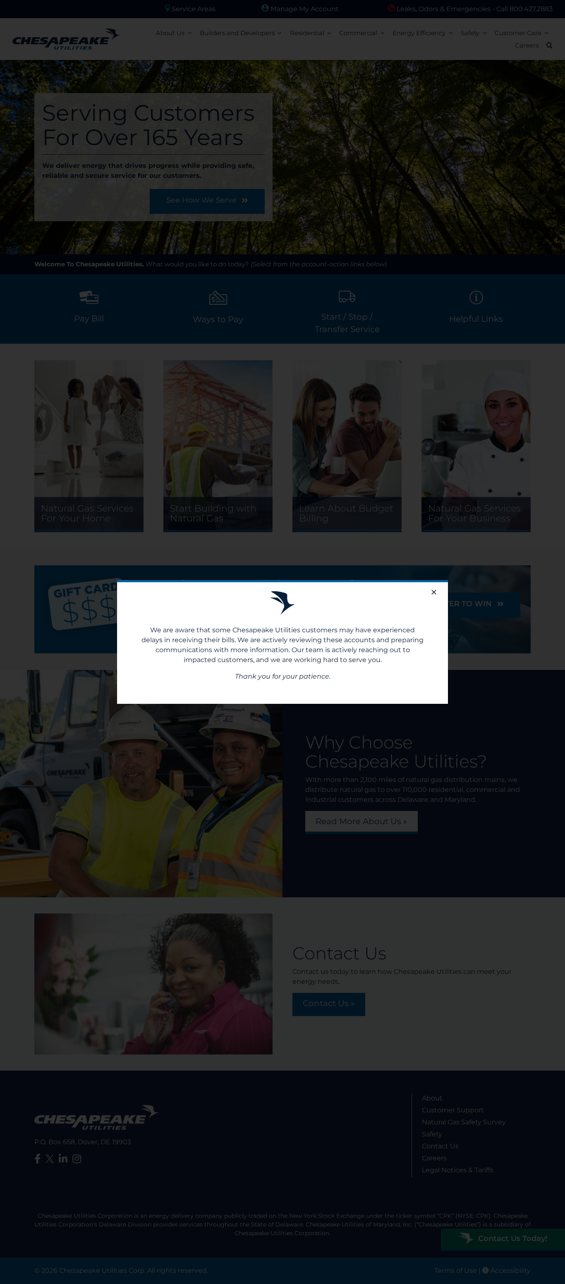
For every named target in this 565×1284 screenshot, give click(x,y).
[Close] (434, 592)
